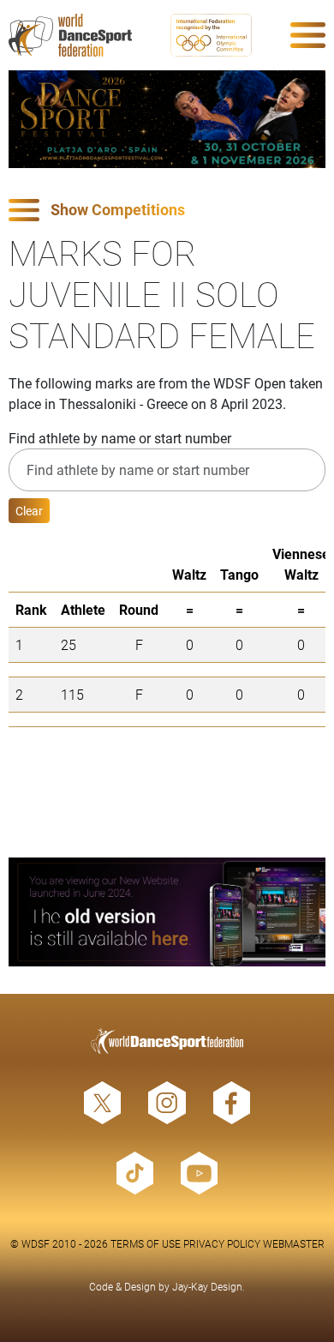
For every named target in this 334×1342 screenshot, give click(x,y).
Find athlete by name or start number (120, 438)
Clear (29, 510)
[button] (167, 210)
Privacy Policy (221, 1243)
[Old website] (167, 912)
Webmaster (294, 1243)
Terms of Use (145, 1243)
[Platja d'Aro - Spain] (167, 119)
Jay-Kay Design (207, 1286)
